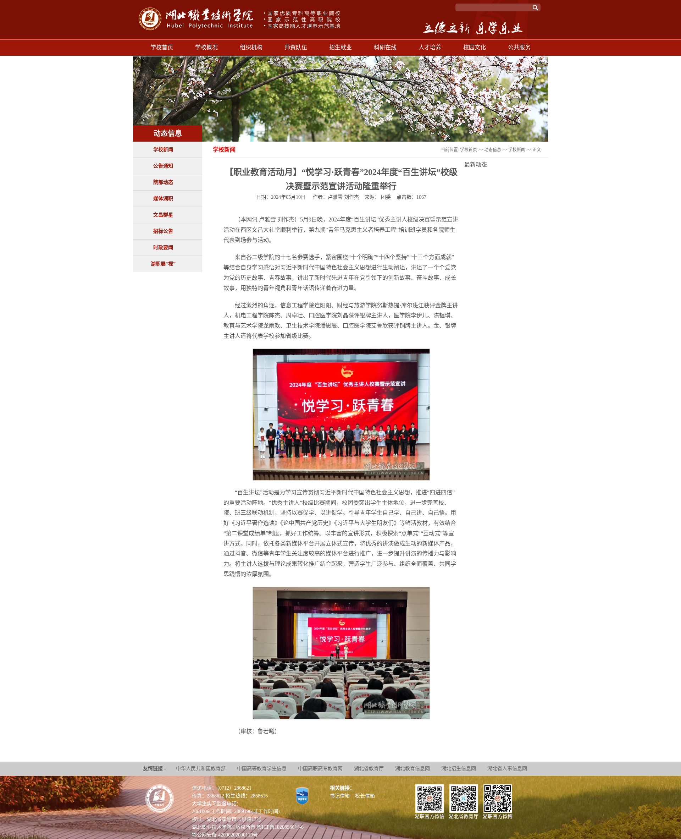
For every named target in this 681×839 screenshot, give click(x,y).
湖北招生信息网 (458, 768)
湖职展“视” (163, 264)
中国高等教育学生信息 (262, 768)
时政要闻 (163, 247)
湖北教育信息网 (412, 768)
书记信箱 (340, 796)
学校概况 (206, 47)
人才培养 (430, 47)
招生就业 (340, 47)
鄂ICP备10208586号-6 (280, 827)
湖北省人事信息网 (507, 768)
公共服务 (519, 47)
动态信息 (492, 149)
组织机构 (251, 47)
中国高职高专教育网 (320, 768)
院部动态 (163, 182)
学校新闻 (163, 149)
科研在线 (385, 47)
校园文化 (474, 47)
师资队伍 (295, 47)
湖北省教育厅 (369, 768)
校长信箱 (365, 796)
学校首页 (161, 47)
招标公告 (163, 231)
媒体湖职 (163, 198)
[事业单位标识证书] (302, 795)
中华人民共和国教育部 (201, 768)
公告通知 (163, 166)
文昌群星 (163, 215)
